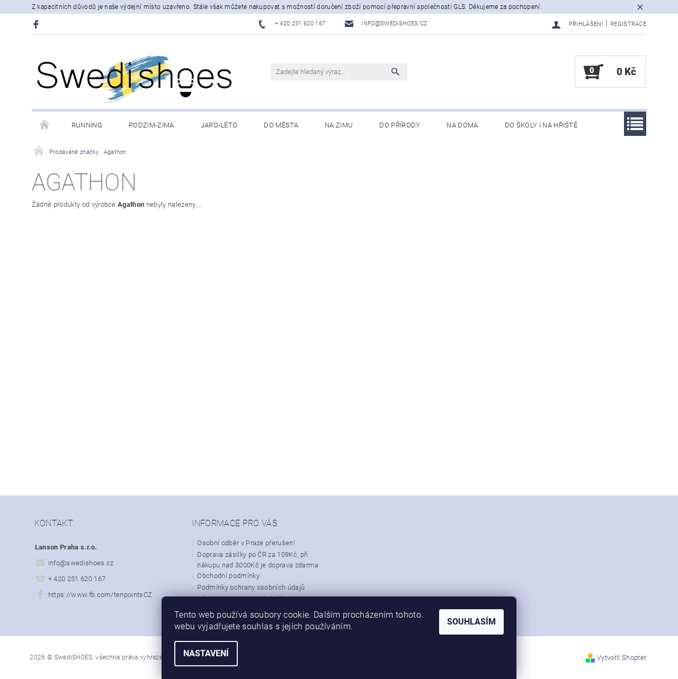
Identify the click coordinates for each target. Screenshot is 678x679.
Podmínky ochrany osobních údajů (251, 587)
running (87, 125)
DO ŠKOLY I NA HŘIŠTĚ (541, 125)
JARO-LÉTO (219, 125)
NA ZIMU (339, 125)
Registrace (628, 24)
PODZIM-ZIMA (151, 125)
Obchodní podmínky (228, 576)
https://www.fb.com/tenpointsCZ (100, 595)
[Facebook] (37, 24)
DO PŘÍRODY (399, 125)
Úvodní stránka (45, 125)
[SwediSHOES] (135, 77)
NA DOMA (462, 125)
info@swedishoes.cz (81, 563)
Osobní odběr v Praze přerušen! (246, 543)
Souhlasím (471, 622)
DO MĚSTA (281, 125)
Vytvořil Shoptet (621, 658)
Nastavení (206, 653)
